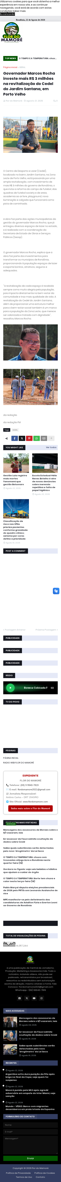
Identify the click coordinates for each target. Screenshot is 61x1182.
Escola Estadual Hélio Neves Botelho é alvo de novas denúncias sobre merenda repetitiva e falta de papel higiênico (44, 483)
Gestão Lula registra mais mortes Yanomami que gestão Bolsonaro (15, 480)
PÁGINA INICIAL (11, 758)
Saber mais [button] (19, 11)
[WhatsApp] (36, 438)
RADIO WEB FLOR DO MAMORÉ (18, 762)
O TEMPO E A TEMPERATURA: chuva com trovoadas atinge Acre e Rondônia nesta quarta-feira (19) (38, 59)
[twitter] (30, 914)
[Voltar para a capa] (11, 33)
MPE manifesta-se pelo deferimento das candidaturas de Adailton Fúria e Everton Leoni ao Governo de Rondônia (30, 902)
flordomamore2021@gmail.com (34, 789)
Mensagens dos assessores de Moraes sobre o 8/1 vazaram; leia (30, 831)
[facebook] (30, 912)
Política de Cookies (44, 1173)
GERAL (22, 67)
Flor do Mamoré (40, 1168)
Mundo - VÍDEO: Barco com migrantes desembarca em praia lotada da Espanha (30, 1108)
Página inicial (10, 67)
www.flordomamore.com (35, 801)
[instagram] (30, 916)
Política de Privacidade (18, 1173)
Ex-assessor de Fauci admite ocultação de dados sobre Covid (28, 840)
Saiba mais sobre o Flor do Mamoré (30, 808)
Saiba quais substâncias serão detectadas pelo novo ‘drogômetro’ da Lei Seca (28, 849)
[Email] (44, 438)
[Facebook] (14, 438)
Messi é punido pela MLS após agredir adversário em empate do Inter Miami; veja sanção (30, 1093)
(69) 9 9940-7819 (29, 785)
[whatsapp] (30, 911)
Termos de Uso (24, 1177)
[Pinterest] (29, 438)
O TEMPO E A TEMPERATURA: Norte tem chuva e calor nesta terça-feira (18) (29, 880)
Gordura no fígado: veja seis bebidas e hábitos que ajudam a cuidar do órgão (30, 871)
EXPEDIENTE (30, 775)
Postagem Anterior (15, 629)
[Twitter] (22, 438)
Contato (40, 1177)
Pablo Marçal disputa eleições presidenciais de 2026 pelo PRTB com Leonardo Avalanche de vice (30, 890)
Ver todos (51, 447)
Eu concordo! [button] (7, 14)
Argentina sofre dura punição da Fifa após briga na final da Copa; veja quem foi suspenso (30, 1077)
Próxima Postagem (46, 629)
